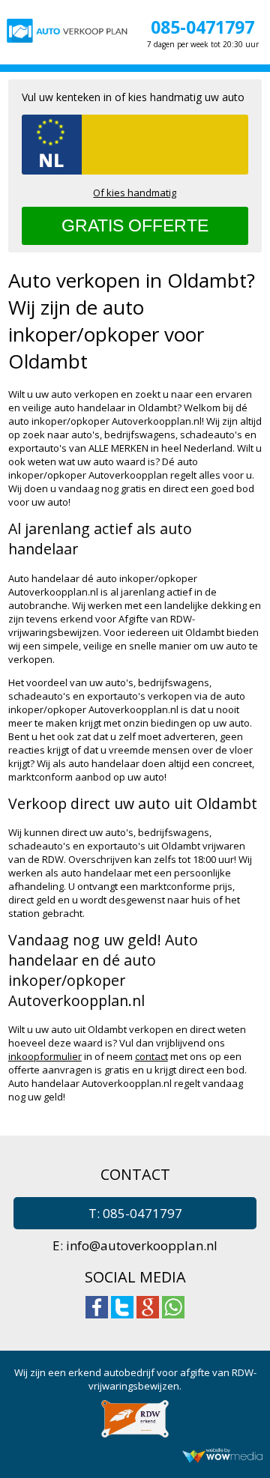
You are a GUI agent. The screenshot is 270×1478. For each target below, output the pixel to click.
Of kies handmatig (134, 192)
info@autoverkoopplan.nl (142, 1245)
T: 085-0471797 (135, 1213)
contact (151, 1056)
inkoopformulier (45, 1056)
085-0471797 (202, 27)
